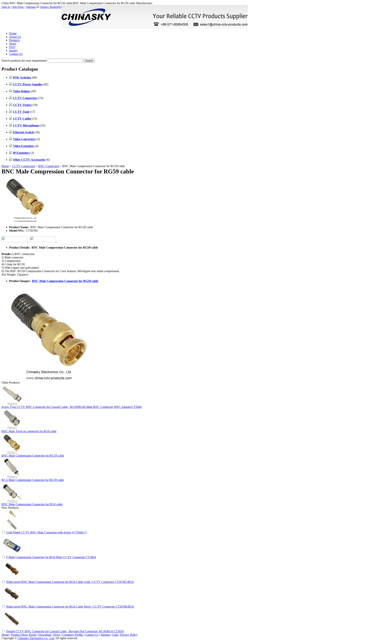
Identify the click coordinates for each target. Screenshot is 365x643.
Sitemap (31, 7)
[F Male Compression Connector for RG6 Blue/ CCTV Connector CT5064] (12, 554)
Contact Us (16, 54)
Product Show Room (23, 634)
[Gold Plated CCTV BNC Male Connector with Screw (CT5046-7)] (12, 529)
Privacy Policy (129, 634)
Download (44, 634)
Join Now (18, 7)
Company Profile (72, 634)
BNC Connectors (48, 166)
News (12, 43)
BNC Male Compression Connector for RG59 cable (65, 281)
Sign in (6, 7)
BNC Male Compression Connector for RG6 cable (32, 504)
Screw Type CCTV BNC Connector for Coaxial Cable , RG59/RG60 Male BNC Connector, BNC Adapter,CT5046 (72, 407)
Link (115, 634)
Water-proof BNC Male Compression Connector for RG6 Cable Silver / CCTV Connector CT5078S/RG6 (70, 606)
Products (14, 40)
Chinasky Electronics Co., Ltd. (36, 638)
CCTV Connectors (23, 166)
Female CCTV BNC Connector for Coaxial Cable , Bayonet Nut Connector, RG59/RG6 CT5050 (65, 631)
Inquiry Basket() (50, 7)
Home (13, 33)
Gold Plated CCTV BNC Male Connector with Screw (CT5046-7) (46, 532)
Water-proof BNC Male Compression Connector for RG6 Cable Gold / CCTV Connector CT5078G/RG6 (70, 581)
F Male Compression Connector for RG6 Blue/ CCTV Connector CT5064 (51, 557)
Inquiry (13, 50)
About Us (15, 36)
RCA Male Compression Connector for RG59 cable (33, 480)
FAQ (12, 47)
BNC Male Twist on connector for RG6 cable (29, 431)
